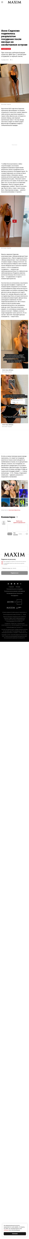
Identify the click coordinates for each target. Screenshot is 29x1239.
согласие (8, 561)
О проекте (11, 586)
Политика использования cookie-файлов (14, 591)
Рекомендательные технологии (14, 593)
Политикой (6, 563)
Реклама (18, 586)
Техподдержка (14, 595)
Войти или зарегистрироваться (19, 521)
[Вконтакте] (11, 583)
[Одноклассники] (20, 583)
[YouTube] (17, 583)
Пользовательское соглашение (14, 589)
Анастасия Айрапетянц (14, 510)
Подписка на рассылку (8, 559)
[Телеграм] (14, 583)
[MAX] (8, 583)
